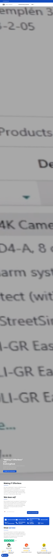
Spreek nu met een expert (33, 512)
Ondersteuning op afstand (23, 4)
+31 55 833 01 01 (6, 1)
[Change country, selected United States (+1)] (5, 511)
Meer (33, 4)
